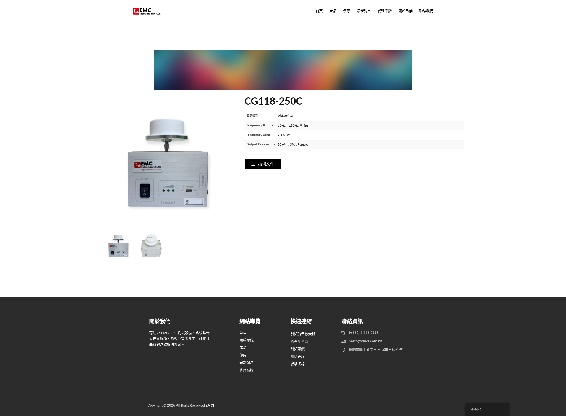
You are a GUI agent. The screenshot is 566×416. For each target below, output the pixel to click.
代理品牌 (385, 10)
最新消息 (364, 10)
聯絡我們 (426, 10)
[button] (263, 164)
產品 (333, 10)
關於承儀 (405, 10)
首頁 (319, 10)
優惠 (346, 10)
